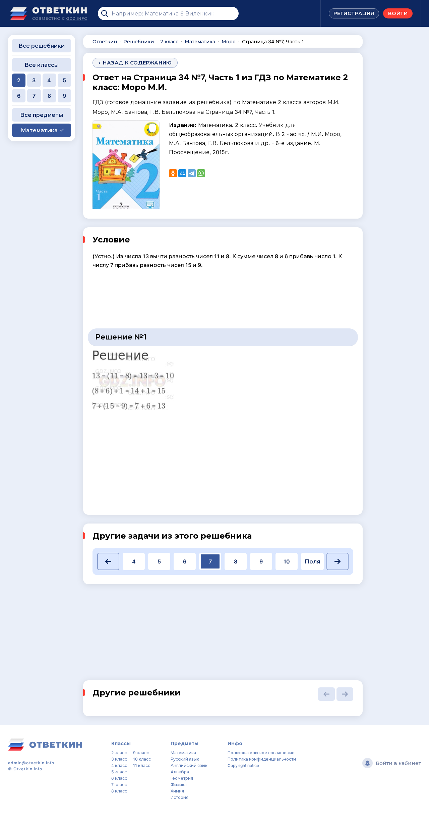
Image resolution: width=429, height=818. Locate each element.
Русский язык (185, 759)
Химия (177, 790)
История (179, 797)
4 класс (119, 765)
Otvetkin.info (27, 768)
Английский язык (189, 765)
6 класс (119, 778)
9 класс (141, 752)
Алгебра (180, 771)
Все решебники (41, 45)
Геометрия (182, 778)
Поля (312, 561)
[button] (108, 561)
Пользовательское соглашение (261, 752)
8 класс (119, 790)
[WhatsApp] (201, 173)
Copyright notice (243, 765)
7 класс (119, 784)
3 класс (119, 759)
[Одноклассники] (173, 173)
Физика (179, 784)
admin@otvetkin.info (31, 762)
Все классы (41, 64)
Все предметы (41, 114)
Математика (183, 752)
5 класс (119, 771)
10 (287, 561)
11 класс (141, 765)
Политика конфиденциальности (262, 759)
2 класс (119, 752)
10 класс (142, 759)
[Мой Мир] (182, 173)
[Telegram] (192, 173)
